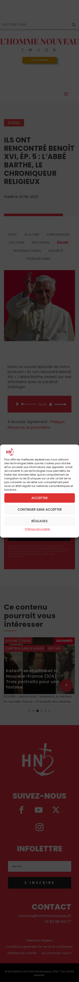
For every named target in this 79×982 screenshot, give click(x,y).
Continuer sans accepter (39, 509)
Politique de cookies (37, 529)
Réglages (39, 521)
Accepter (39, 498)
